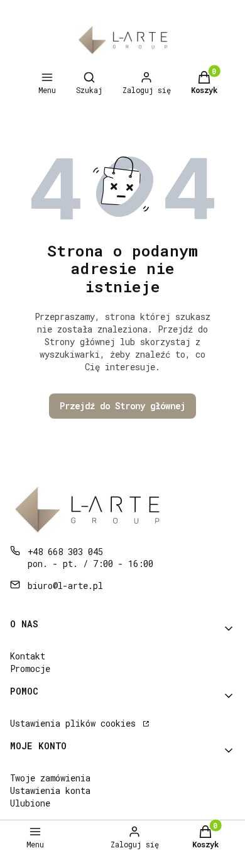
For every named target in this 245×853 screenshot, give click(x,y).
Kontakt (27, 656)
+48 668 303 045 (65, 552)
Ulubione (30, 803)
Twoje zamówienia (50, 778)
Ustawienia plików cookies (75, 723)
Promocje (30, 668)
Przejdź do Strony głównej (122, 406)
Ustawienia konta (50, 790)
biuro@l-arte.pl (65, 586)
